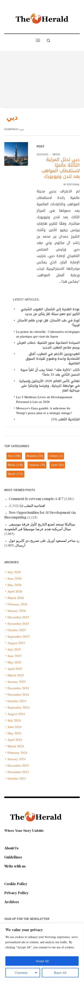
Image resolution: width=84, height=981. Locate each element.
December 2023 (18, 765)
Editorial (73, 184)
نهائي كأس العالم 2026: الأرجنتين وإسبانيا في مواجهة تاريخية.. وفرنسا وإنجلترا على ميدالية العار (49, 385)
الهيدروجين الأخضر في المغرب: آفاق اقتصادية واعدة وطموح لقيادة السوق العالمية (53, 358)
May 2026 (14, 585)
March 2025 (16, 675)
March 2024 (16, 746)
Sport (57, 465)
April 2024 (15, 739)
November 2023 (18, 772)
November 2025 (18, 623)
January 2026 (17, 610)
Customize (21, 972)
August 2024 (16, 714)
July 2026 (14, 572)
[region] (42, 952)
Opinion (37, 465)
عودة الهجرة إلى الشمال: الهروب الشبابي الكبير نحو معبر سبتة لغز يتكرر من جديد (50, 311)
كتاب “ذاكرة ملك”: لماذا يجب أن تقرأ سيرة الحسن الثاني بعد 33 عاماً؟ (50, 372)
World (15, 474)
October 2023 (17, 778)
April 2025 (15, 668)
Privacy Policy (16, 892)
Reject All (60, 972)
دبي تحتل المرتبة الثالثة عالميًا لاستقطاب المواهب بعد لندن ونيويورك (60, 168)
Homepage (11, 129)
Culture (56, 456)
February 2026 (17, 604)
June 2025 (15, 656)
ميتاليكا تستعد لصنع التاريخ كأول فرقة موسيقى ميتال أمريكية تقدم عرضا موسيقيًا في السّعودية (39, 526)
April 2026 (15, 591)
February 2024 (17, 752)
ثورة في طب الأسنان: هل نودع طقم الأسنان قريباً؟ (48, 322)
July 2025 (14, 649)
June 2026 (15, 578)
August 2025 (16, 643)
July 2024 (14, 720)
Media (56, 154)
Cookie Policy (15, 883)
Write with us (15, 866)
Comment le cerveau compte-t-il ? (36, 498)
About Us (11, 848)
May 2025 (14, 662)
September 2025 (19, 636)
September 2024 (19, 707)
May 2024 (14, 733)
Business (34, 456)
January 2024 (17, 759)
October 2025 (17, 630)
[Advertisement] (42, 79)
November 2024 (18, 694)
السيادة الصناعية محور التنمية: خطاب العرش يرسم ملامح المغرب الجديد (48, 345)
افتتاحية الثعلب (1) (32, 505)
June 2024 (15, 727)
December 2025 (18, 617)
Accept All (42, 961)
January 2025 (17, 681)
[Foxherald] (42, 19)
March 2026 (16, 598)
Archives (11, 902)
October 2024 (17, 701)
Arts (14, 456)
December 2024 (18, 688)
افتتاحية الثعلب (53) (65, 419)
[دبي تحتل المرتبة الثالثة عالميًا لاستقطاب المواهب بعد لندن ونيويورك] (16, 154)
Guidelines (13, 857)
